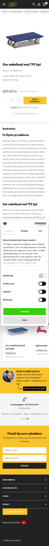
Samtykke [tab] (8, 231)
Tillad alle (24, 311)
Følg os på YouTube (11, 522)
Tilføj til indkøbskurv (35, 100)
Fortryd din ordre (15, 511)
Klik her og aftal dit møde (34, 388)
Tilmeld (24, 465)
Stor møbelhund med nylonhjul (15, 347)
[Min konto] (39, 4)
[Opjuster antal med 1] (19, 99)
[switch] (42, 284)
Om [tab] (40, 231)
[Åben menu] (4, 4)
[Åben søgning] (33, 4)
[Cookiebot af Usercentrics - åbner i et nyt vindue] (35, 223)
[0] (44, 4)
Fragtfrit (14, 107)
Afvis (24, 320)
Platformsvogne (31, 11)
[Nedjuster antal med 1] (5, 99)
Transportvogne (16, 11)
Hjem (5, 11)
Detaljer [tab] (24, 231)
